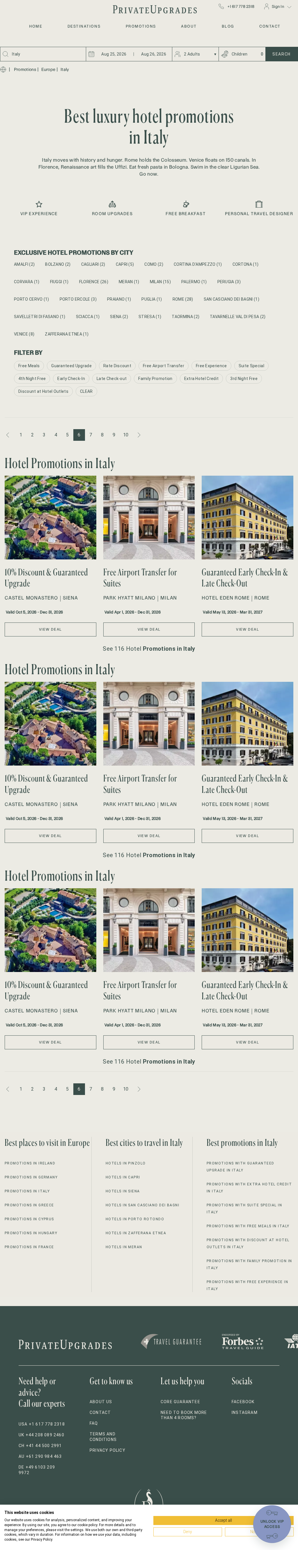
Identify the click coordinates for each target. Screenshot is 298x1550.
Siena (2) (119, 316)
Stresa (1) (150, 316)
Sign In (278, 6)
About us (101, 1401)
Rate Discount (117, 365)
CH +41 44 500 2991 (40, 1445)
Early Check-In (71, 378)
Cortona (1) (246, 264)
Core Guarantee (180, 1401)
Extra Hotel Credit (201, 378)
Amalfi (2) (24, 264)
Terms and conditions (103, 1437)
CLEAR (86, 391)
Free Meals (29, 365)
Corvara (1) (27, 281)
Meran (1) (129, 281)
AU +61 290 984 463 (40, 1456)
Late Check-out (112, 378)
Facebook (243, 1401)
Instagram (245, 1412)
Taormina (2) (185, 316)
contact (270, 26)
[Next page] (138, 434)
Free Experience (211, 365)
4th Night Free (32, 378)
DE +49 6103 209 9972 (37, 1470)
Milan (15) (160, 281)
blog (228, 26)
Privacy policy (107, 1450)
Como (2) (153, 264)
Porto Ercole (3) (78, 299)
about (188, 26)
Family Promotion (155, 378)
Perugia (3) (229, 281)
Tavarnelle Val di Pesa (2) (237, 316)
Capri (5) (125, 264)
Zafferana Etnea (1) (66, 334)
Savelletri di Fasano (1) (39, 316)
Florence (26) (93, 281)
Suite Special (251, 365)
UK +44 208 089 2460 (41, 1435)
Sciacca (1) (88, 316)
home (35, 26)
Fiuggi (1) (59, 281)
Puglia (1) (151, 299)
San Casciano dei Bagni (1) (231, 299)
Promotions (25, 69)
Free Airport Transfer (163, 365)
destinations (84, 26)
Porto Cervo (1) (31, 299)
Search (281, 54)
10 (126, 435)
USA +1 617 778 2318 (42, 1424)
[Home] (3, 69)
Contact (100, 1412)
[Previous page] (8, 434)
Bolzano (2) (58, 264)
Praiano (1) (119, 299)
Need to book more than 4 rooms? (184, 1415)
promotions (141, 26)
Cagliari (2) (93, 264)
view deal (50, 629)
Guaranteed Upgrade (71, 365)
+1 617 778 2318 (241, 6)
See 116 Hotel (149, 648)
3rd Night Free (243, 378)
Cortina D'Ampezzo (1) (198, 264)
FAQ (94, 1423)
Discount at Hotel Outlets (43, 391)
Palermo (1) (194, 281)
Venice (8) (24, 334)
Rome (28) (183, 299)
